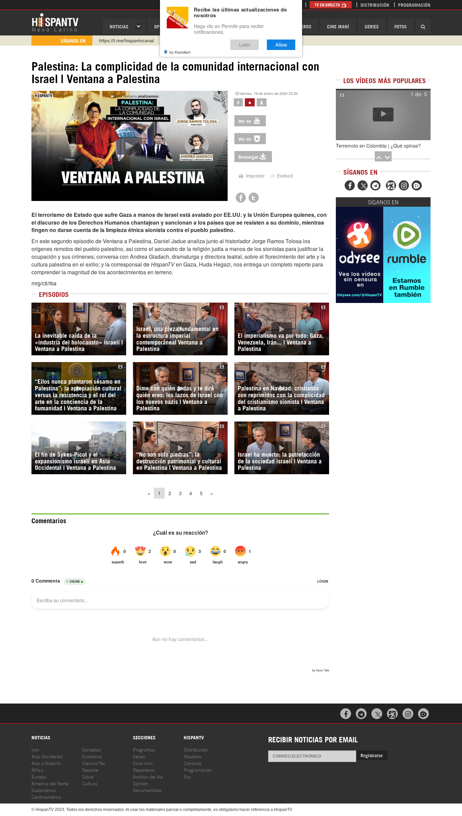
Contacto (193, 763)
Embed (284, 175)
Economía (92, 756)
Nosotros (192, 756)
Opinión (140, 783)
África (37, 769)
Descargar (248, 156)
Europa (38, 776)
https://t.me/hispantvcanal (126, 40)
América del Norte (49, 783)
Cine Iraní (338, 26)
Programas (144, 749)
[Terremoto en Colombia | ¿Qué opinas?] (383, 114)
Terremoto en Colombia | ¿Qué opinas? (378, 145)
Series (372, 26)
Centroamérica (46, 796)
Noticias (119, 26)
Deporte (90, 769)
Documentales (147, 790)
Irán (35, 749)
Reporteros (144, 769)
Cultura (89, 783)
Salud (88, 776)
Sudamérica (43, 790)
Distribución (375, 4)
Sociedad (91, 749)
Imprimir (254, 175)
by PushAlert (179, 52)
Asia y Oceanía (46, 763)
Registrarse (372, 755)
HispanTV (55, 22)
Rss (187, 776)
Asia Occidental (47, 756)
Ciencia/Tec (94, 763)
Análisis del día (148, 776)
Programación (414, 4)
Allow (281, 44)
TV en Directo (328, 4)
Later (244, 44)
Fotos (400, 26)
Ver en (245, 121)
